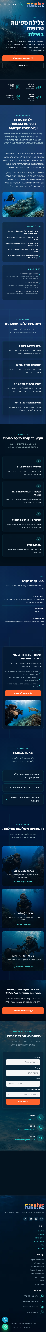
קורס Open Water (35, 1283)
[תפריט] (4, 4)
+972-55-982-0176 (25, 1150)
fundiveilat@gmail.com (23, 1161)
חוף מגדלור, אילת (26, 1140)
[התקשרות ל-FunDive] (5, 1320)
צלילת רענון (38, 1304)
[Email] (34, 1242)
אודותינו (39, 1255)
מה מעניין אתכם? (32, 1111)
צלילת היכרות (37, 1308)
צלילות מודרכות (37, 1301)
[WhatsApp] (40, 1242)
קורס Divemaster (35, 1297)
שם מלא (35, 1078)
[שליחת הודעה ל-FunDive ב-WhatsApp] (5, 1327)
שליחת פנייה (22, 1123)
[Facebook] (29, 1242)
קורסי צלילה (37, 1262)
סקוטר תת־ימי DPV (35, 1290)
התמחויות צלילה (36, 1287)
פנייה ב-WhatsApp (21, 1031)
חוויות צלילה (37, 1258)
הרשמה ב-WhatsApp (21, 58)
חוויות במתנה (37, 1265)
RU (14, 4)
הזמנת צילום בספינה (21, 693)
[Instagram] (23, 1242)
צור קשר (39, 1272)
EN (9, 4)
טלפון (36, 1100)
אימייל (36, 1089)
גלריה (40, 1269)
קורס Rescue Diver (35, 1294)
